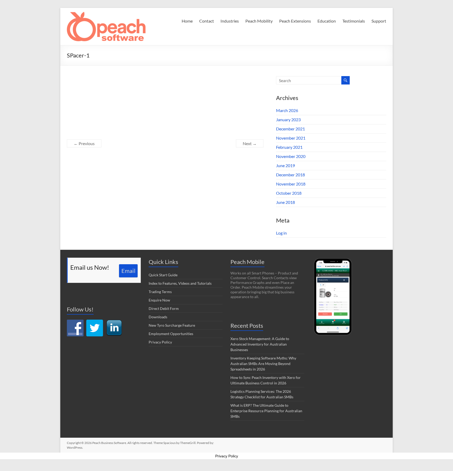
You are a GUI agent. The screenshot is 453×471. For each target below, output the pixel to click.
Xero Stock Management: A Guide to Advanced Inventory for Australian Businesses (259, 344)
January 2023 (288, 119)
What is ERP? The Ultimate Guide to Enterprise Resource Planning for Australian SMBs (266, 411)
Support (378, 20)
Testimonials (353, 20)
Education (326, 20)
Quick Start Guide (163, 275)
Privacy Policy (160, 342)
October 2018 (288, 192)
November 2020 (290, 156)
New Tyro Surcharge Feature (172, 325)
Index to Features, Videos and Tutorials (180, 283)
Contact (206, 20)
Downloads (158, 317)
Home (187, 20)
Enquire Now (159, 300)
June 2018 (285, 202)
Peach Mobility (259, 20)
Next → (250, 143)
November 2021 (290, 137)
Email (128, 270)
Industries (229, 20)
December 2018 (290, 174)
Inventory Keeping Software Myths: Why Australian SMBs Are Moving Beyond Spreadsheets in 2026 (263, 363)
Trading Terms (160, 291)
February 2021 (289, 147)
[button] (106, 26)
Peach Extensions (295, 20)
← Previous (84, 143)
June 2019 (285, 165)
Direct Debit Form (164, 308)
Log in (281, 232)
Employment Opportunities (171, 333)
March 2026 (287, 110)
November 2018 (290, 183)
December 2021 (290, 128)
